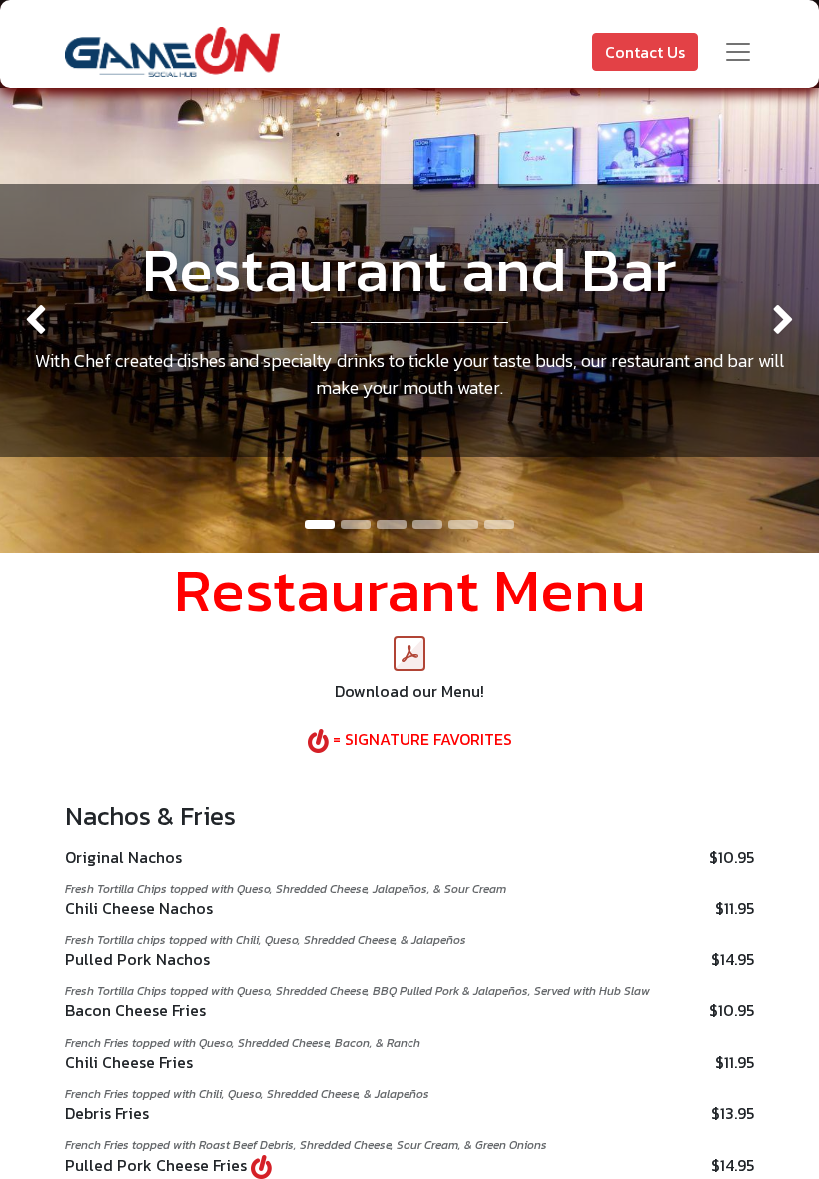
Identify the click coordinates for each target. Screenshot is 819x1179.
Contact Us (645, 52)
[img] (33, 320)
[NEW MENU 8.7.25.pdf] (409, 654)
